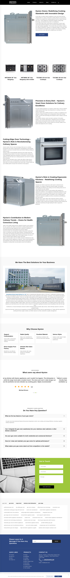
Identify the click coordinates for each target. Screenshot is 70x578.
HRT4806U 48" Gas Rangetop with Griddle (27, 78)
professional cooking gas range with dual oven (14, 509)
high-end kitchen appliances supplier (28, 527)
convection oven (56, 507)
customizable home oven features (11, 512)
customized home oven (37, 517)
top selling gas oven (20, 507)
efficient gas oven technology (44, 507)
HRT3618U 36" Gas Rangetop (10, 78)
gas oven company (31, 507)
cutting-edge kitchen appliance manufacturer (30, 512)
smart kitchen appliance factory (32, 522)
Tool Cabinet (27, 567)
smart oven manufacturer (32, 509)
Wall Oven (27, 559)
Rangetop (27, 556)
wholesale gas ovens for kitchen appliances (13, 522)
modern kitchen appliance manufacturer (53, 517)
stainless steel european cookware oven (47, 527)
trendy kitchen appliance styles (28, 515)
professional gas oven (9, 507)
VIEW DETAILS (10, 68)
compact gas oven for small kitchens (47, 525)
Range (26, 554)
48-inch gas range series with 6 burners (46, 520)
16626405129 (49, 560)
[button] (33, 392)
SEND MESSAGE (47, 486)
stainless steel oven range (29, 520)
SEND (56, 541)
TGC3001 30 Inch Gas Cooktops (43, 78)
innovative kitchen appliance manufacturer (13, 517)
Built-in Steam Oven (29, 561)
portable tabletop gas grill (46, 522)
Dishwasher (27, 564)
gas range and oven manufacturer (11, 515)
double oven (27, 517)
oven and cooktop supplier (31, 525)
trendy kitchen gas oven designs (11, 527)
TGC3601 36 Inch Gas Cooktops (59, 78)
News (47, 2)
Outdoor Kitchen (28, 566)
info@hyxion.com (46, 562)
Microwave (27, 563)
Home (28, 2)
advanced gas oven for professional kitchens (13, 525)
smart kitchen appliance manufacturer (48, 509)
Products (35, 2)
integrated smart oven (47, 512)
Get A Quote (41, 34)
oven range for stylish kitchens (43, 515)
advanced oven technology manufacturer (13, 520)
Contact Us (53, 2)
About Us (41, 2)
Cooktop (26, 558)
